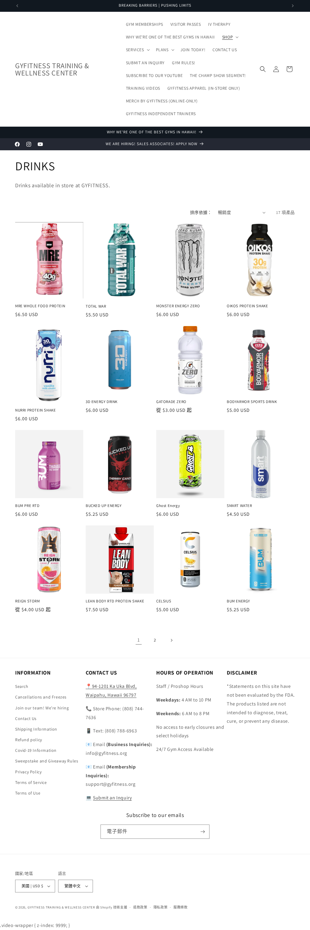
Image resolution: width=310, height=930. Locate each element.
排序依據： (201, 212)
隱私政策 (160, 907)
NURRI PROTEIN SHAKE (35, 410)
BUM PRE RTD (27, 505)
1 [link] (138, 640)
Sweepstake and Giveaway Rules (46, 761)
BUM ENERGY (238, 601)
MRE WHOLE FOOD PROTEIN (40, 306)
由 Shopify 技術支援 (111, 907)
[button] (230, 37)
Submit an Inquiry (112, 798)
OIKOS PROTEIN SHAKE (247, 306)
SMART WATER (239, 505)
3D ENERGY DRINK (101, 401)
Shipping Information (36, 729)
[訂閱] (202, 832)
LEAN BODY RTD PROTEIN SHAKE (115, 601)
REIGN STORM (27, 601)
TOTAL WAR (96, 306)
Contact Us (26, 718)
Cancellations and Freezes (41, 697)
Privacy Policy (28, 772)
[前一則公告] (17, 6)
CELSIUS (163, 601)
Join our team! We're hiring (42, 708)
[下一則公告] (292, 6)
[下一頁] (171, 640)
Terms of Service (31, 782)
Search (21, 686)
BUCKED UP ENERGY (104, 505)
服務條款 (180, 907)
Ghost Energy (168, 505)
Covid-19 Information (36, 750)
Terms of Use (27, 793)
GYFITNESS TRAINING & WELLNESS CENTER (61, 907)
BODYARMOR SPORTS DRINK (252, 401)
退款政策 (140, 907)
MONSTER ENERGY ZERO (178, 306)
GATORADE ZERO (171, 401)
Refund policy (28, 739)
